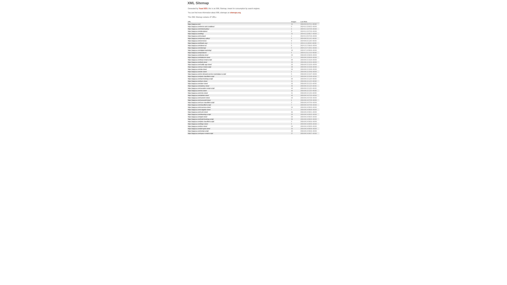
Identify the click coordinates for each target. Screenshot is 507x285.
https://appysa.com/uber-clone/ (198, 83)
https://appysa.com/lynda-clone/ (198, 55)
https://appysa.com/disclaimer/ (197, 31)
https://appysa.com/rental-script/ (198, 131)
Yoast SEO (203, 9)
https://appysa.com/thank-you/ (197, 43)
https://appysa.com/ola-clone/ (197, 69)
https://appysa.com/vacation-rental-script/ (201, 88)
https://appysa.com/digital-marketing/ (199, 50)
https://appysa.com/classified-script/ (199, 105)
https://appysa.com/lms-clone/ (197, 126)
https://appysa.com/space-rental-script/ (200, 133)
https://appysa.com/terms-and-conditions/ (201, 26)
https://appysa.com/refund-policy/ (198, 29)
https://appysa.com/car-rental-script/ (199, 67)
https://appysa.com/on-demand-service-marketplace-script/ (207, 74)
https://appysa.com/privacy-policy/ (199, 38)
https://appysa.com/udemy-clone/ (198, 86)
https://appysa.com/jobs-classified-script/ (201, 121)
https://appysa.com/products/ (197, 52)
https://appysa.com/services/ (197, 41)
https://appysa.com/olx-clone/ (197, 71)
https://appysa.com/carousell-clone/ (199, 100)
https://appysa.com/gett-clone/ (197, 117)
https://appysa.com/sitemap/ (197, 48)
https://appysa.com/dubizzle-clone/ (199, 57)
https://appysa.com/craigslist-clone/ (199, 109)
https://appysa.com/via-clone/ (197, 90)
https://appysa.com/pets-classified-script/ (201, 76)
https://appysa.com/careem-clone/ (199, 98)
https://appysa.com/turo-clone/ (197, 81)
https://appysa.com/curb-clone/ (198, 112)
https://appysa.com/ (194, 24)
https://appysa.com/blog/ (196, 33)
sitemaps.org (235, 13)
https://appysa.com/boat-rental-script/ (200, 60)
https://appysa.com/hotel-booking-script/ (201, 119)
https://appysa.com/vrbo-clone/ (198, 93)
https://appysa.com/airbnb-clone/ (198, 95)
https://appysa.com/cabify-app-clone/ (200, 64)
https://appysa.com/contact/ (197, 36)
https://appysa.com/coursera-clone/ (199, 107)
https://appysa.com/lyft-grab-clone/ (199, 128)
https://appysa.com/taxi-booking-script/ (200, 79)
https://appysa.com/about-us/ (197, 45)
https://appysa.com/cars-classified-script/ (201, 102)
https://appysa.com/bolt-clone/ (197, 62)
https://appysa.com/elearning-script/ (199, 114)
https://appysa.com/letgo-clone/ (198, 124)
